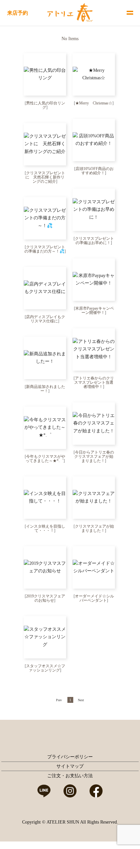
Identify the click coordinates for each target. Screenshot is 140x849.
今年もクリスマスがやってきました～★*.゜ (45, 458)
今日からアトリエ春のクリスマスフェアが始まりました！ (94, 456)
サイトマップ (70, 766)
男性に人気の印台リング (45, 105)
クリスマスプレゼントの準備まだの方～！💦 (44, 249)
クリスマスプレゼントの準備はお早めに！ (94, 240)
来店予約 (17, 13)
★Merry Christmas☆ (93, 103)
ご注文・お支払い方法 (70, 775)
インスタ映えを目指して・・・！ (45, 528)
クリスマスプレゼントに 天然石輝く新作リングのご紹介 (45, 177)
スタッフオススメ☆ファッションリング (45, 668)
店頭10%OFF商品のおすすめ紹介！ (95, 170)
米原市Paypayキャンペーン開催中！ (94, 310)
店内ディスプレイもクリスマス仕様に (45, 319)
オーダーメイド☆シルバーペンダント (94, 598)
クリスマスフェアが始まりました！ (94, 528)
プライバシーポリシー (70, 756)
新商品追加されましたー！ (45, 388)
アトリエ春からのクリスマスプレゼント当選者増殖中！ (94, 382)
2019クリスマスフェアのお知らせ (45, 598)
